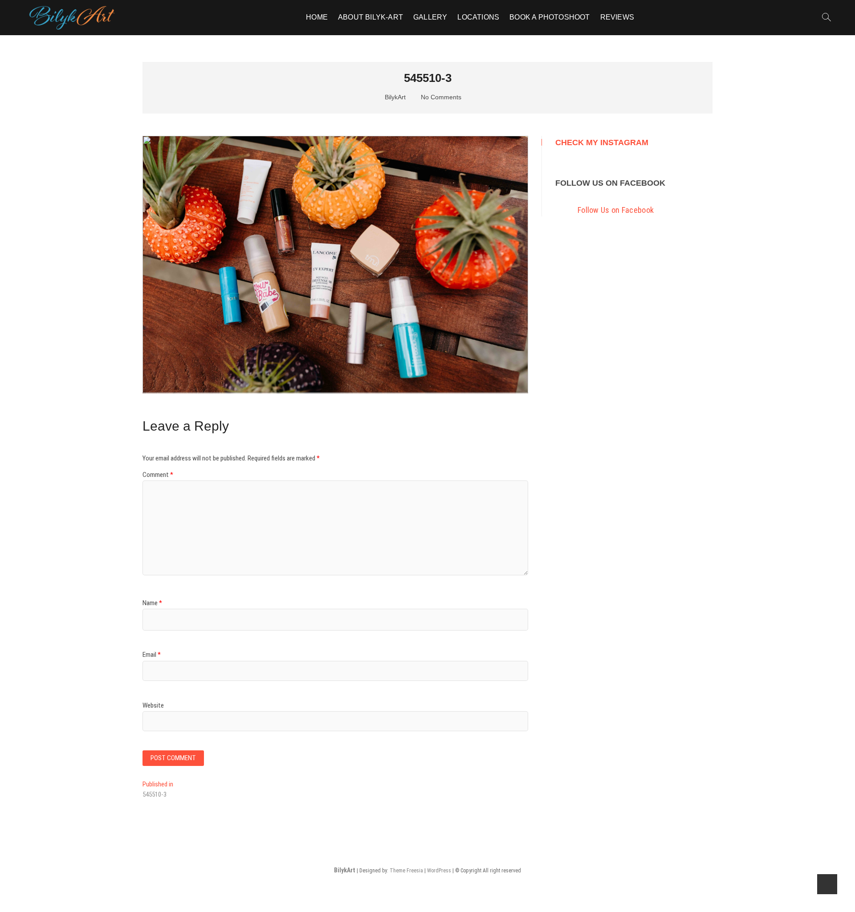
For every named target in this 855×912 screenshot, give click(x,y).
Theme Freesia (406, 870)
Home (317, 17)
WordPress (439, 870)
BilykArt (394, 97)
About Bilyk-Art (370, 17)
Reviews (617, 17)
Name (152, 603)
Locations (478, 17)
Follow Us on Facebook (610, 183)
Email (151, 655)
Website (153, 705)
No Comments (440, 97)
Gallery (430, 17)
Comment (157, 475)
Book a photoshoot (549, 17)
